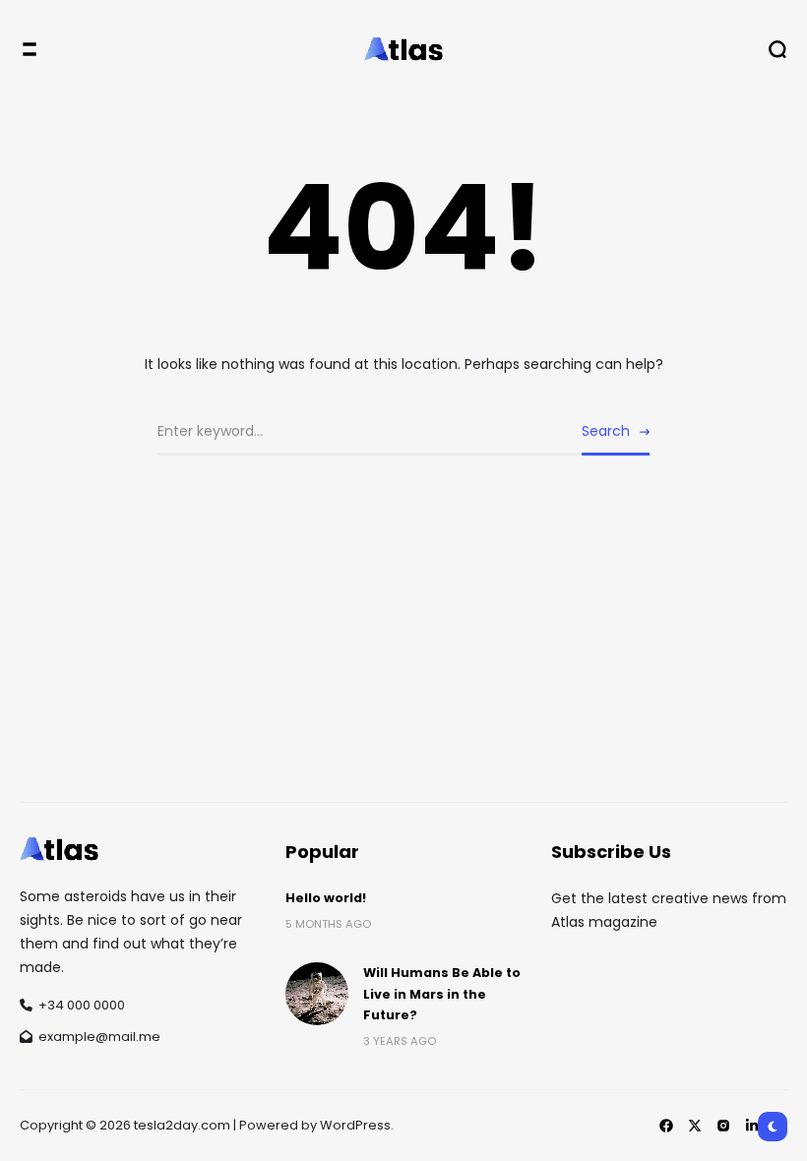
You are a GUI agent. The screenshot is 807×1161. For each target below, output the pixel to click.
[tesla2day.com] (403, 49)
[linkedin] (752, 1125)
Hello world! (325, 897)
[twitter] (695, 1125)
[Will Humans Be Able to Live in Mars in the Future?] (316, 993)
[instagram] (723, 1125)
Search (606, 431)
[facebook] (666, 1125)
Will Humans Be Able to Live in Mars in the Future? (442, 993)
